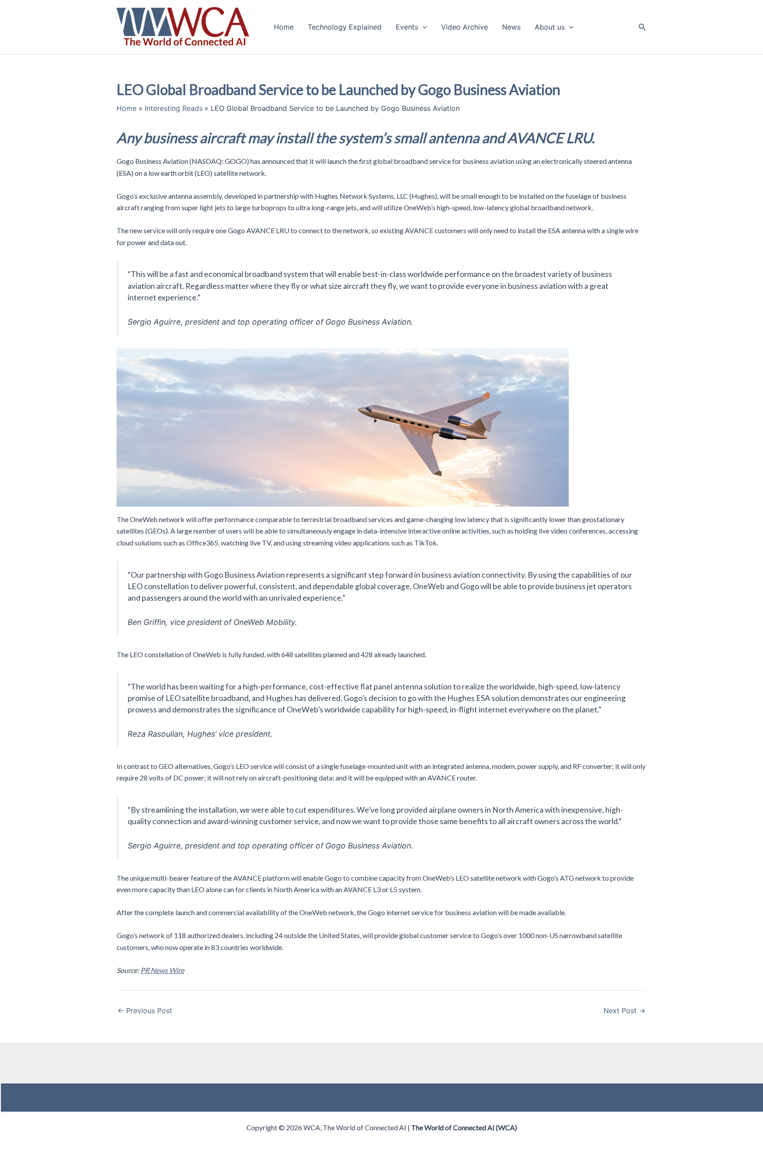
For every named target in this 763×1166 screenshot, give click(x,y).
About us (550, 27)
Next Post (625, 1010)
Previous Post (144, 1010)
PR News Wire (162, 970)
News (511, 27)
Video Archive (464, 27)
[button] (422, 27)
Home (284, 27)
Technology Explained (345, 27)
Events (407, 27)
